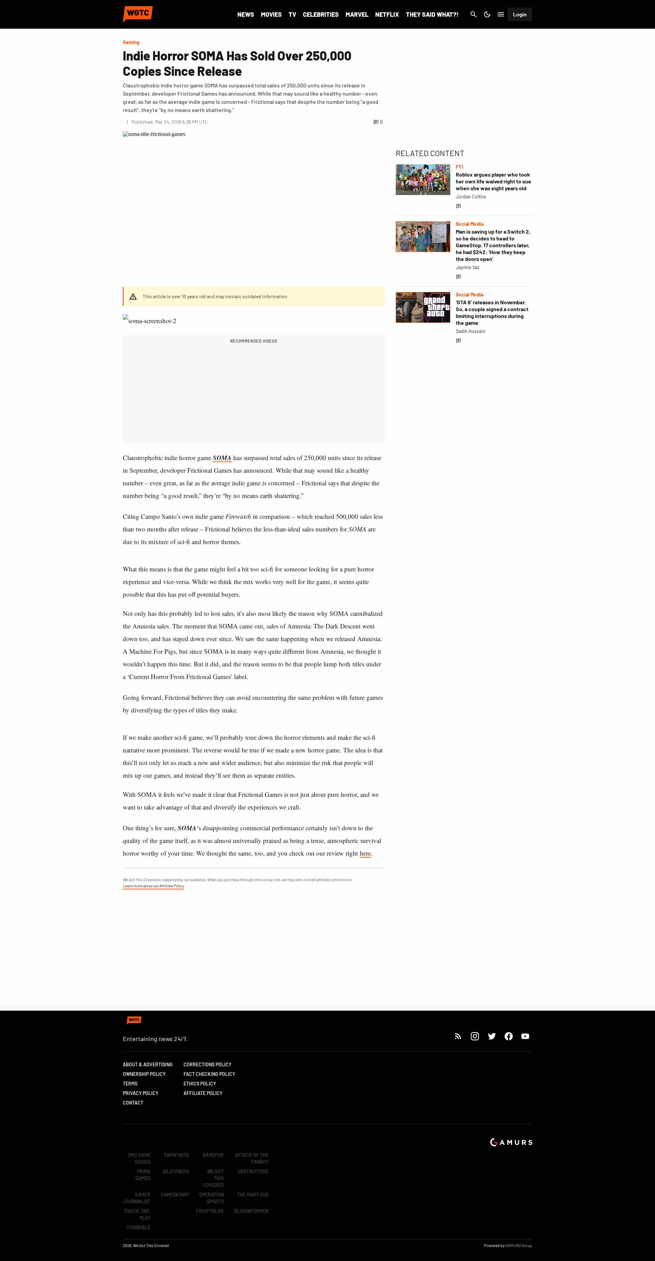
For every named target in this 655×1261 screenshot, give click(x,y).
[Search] (473, 14)
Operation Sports (211, 1198)
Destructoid (253, 1171)
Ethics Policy (200, 1083)
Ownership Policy (144, 1074)
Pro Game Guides (139, 1158)
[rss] (458, 1036)
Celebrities (321, 14)
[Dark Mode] (487, 14)
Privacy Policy (140, 1093)
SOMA (222, 457)
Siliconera (176, 1171)
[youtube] (525, 1036)
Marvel (357, 14)
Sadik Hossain (470, 331)
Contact (133, 1103)
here (365, 853)
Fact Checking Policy (209, 1074)
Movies (271, 14)
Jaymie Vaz (467, 267)
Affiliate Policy (203, 1093)
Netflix (387, 14)
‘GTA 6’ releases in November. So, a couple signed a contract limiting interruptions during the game (492, 312)
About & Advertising (148, 1064)
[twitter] (491, 1036)
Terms (130, 1083)
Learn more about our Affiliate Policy (153, 885)
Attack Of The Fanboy (251, 1158)
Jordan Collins (471, 196)
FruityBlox (210, 1211)
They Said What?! (432, 14)
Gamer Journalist (136, 1198)
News (245, 14)
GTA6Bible (138, 1227)
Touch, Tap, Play (136, 1214)
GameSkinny (175, 1194)
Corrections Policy (207, 1064)
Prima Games (142, 1174)
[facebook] (508, 1036)
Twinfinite (176, 1155)
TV (292, 14)
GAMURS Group (519, 1245)
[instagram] (475, 1036)
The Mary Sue (252, 1194)
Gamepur (213, 1155)
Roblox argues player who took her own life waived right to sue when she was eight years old (493, 181)
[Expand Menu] (501, 14)
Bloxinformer (251, 1211)
